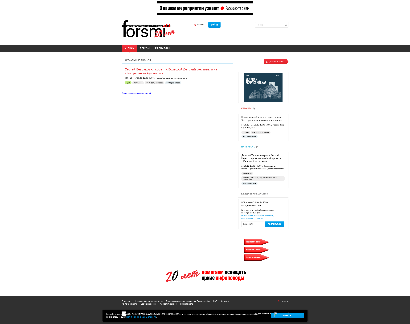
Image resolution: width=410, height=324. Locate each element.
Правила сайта (186, 304)
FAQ (215, 301)
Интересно (248, 146)
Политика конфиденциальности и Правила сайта (188, 301)
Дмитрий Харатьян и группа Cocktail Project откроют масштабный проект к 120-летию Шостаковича (261, 158)
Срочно (246, 108)
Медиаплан (162, 48)
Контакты (225, 301)
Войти (214, 25)
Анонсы (129, 48)
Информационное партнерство (149, 301)
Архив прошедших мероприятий (136, 93)
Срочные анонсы (148, 304)
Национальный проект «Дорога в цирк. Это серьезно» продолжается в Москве (261, 119)
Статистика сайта (263, 313)
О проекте (126, 301)
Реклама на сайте (129, 304)
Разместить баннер (168, 304)
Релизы (145, 48)
